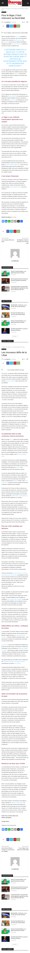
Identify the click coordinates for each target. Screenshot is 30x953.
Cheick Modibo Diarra (15, 187)
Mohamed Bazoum (16, 43)
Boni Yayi (17, 36)
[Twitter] (11, 26)
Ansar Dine (12, 99)
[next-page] (5, 294)
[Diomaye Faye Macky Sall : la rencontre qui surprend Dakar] (6, 315)
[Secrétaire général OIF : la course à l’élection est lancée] (6, 331)
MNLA (14, 96)
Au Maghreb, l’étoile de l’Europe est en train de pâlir (22, 241)
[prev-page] (2, 294)
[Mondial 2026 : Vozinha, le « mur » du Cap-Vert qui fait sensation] (6, 307)
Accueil (3, 8)
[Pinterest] (15, 26)
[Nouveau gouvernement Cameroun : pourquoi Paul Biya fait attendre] (6, 281)
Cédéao (16, 73)
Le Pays (14, 217)
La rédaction (8, 22)
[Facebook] (7, 26)
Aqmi (21, 57)
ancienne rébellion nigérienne (12, 164)
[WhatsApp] (18, 26)
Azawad (10, 96)
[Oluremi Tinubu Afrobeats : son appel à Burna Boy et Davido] (6, 273)
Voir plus (14, 336)
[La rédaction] (3, 22)
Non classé (8, 8)
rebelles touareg (18, 40)
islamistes (5, 42)
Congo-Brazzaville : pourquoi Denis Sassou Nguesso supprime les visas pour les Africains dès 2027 (19, 288)
